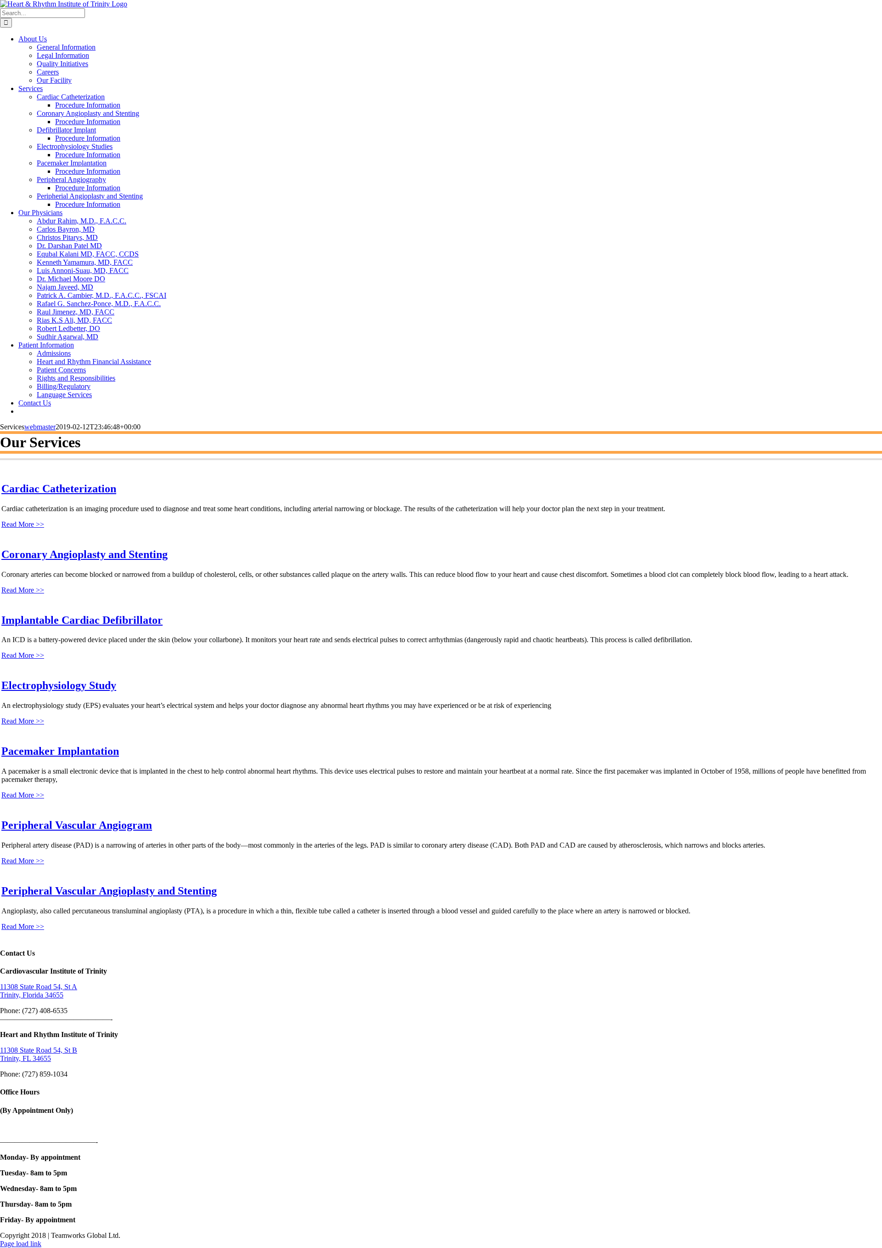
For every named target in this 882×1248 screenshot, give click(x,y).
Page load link (20, 1244)
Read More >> (22, 524)
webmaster (40, 427)
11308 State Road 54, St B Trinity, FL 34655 (38, 1054)
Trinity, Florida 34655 (31, 995)
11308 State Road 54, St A (38, 987)
